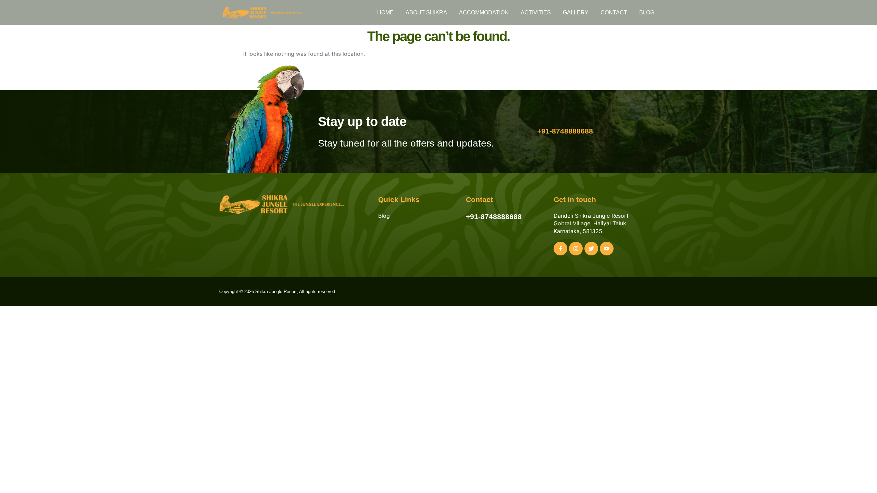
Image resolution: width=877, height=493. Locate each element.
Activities (536, 12)
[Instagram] (576, 248)
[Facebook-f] (560, 248)
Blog (646, 12)
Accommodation (484, 12)
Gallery (576, 12)
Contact (614, 12)
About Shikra (426, 12)
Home (385, 12)
